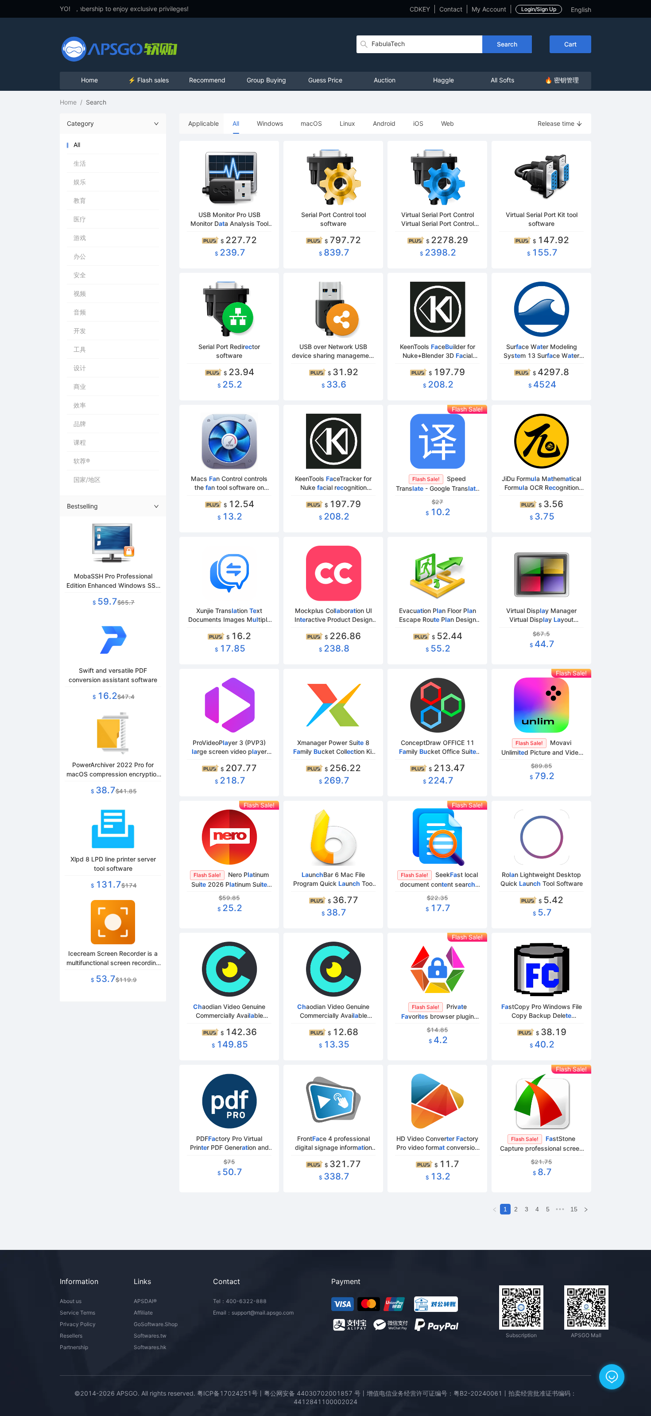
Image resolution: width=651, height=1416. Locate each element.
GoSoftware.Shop (156, 1324)
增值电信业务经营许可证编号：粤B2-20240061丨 (437, 1393)
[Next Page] (586, 1209)
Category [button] (80, 123)
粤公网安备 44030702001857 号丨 (315, 1393)
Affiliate (143, 1312)
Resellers (71, 1335)
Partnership (74, 1347)
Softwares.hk (150, 1347)
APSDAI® (145, 1301)
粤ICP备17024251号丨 (230, 1393)
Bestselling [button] (82, 506)
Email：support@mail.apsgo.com (253, 1312)
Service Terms (77, 1312)
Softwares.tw (150, 1335)
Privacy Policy (78, 1324)
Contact (450, 9)
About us (70, 1301)
